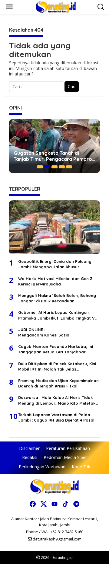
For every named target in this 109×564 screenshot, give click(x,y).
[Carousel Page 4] (62, 166)
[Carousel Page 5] (69, 166)
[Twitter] (44, 504)
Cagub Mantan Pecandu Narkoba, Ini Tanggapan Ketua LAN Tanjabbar (55, 349)
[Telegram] (76, 504)
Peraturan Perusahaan (68, 448)
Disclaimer (29, 448)
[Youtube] (54, 504)
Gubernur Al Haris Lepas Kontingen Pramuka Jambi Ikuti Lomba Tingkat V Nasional (56, 315)
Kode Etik (81, 467)
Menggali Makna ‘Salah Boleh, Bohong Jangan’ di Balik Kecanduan (57, 298)
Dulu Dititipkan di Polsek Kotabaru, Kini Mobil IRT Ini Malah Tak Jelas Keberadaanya (57, 366)
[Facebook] (33, 504)
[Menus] (9, 7)
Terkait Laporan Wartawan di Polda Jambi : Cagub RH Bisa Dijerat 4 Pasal (56, 417)
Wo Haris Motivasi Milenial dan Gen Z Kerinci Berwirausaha (55, 281)
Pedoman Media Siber (65, 457)
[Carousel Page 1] (40, 166)
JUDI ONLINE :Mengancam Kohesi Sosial (44, 332)
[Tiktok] (65, 504)
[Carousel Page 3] (54, 166)
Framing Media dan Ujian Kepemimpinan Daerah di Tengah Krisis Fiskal (58, 383)
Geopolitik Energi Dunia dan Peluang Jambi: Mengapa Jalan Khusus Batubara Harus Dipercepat (54, 264)
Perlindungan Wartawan (42, 467)
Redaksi (29, 457)
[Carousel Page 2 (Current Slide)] (47, 166)
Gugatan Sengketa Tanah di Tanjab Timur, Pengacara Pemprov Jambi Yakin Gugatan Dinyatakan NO (54, 156)
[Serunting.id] (56, 6)
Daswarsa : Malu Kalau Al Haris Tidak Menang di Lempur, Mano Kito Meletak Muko (56, 400)
